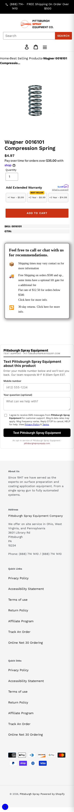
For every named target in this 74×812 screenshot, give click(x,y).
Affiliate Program (21, 621)
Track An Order (19, 632)
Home (4, 58)
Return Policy (18, 610)
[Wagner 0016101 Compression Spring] (37, 101)
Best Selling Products (26, 58)
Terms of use (18, 600)
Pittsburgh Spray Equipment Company (35, 515)
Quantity (11, 169)
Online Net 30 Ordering (25, 643)
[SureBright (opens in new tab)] (63, 186)
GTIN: (8, 231)
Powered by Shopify (52, 794)
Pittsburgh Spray (29, 794)
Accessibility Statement (26, 589)
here (27, 299)
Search (63, 35)
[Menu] (44, 47)
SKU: (13, 226)
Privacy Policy (18, 578)
